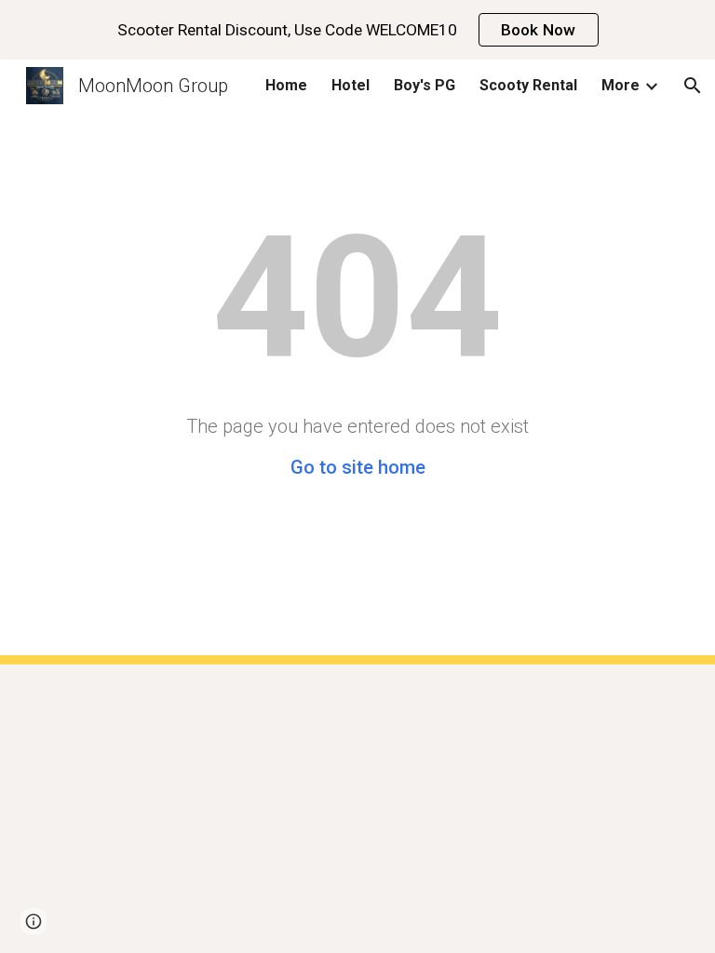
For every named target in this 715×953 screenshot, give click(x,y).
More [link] (620, 85)
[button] (692, 85)
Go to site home (357, 467)
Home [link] (286, 85)
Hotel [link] (350, 85)
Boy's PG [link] (424, 85)
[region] (357, 30)
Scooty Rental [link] (528, 85)
